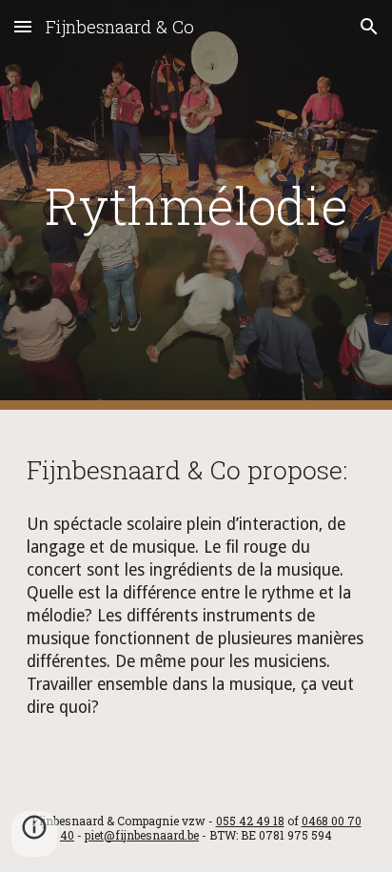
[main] (196, 205)
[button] (23, 26)
